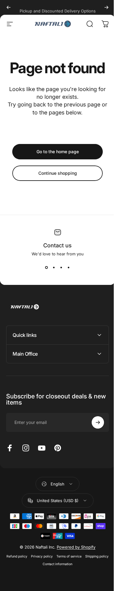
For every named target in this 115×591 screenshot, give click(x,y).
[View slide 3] (61, 267)
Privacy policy (53, 556)
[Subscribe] (93, 422)
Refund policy (28, 556)
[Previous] (8, 7)
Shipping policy (38, 564)
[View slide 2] (54, 267)
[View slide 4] (68, 267)
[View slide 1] (46, 267)
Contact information (69, 564)
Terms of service (80, 556)
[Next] (106, 7)
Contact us (57, 245)
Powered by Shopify (74, 547)
